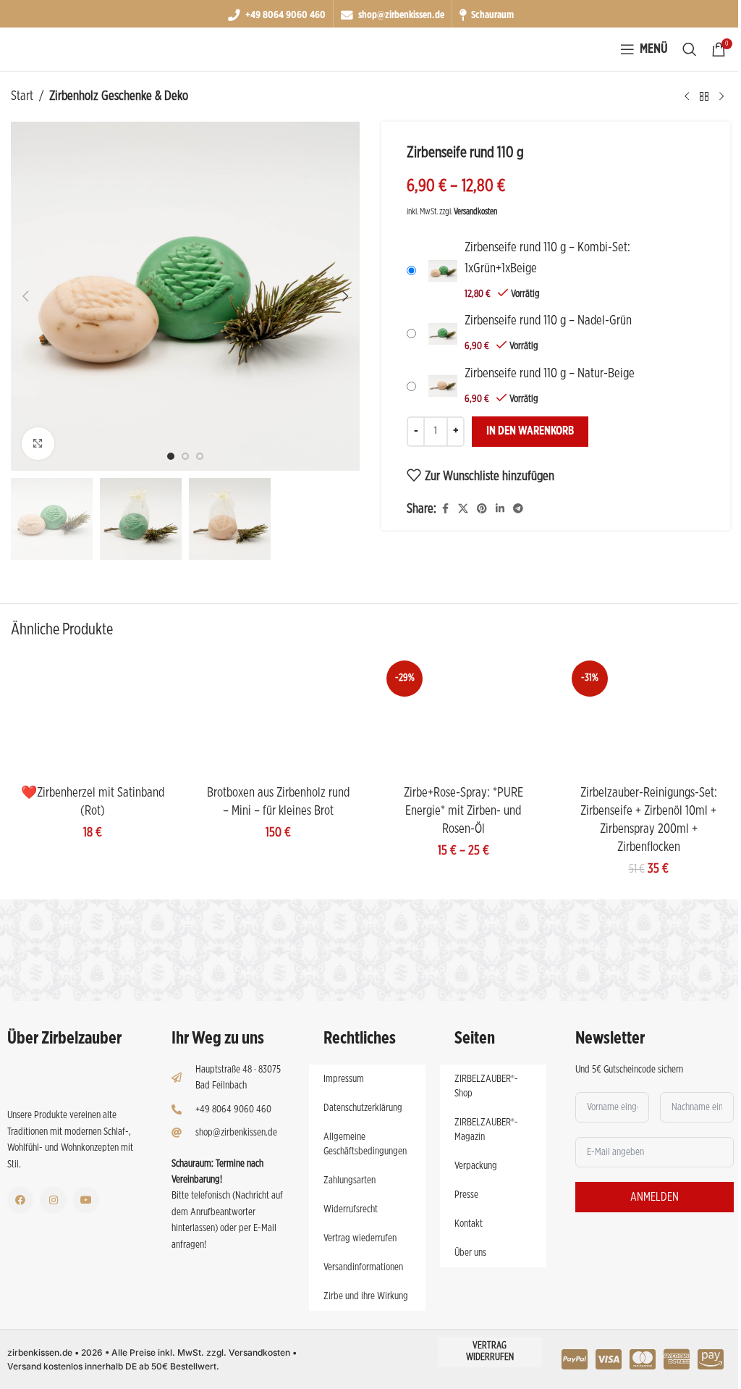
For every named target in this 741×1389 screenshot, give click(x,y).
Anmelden (654, 1197)
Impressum (343, 1079)
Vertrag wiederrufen (360, 1238)
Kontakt (468, 1224)
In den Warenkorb (530, 431)
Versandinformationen (363, 1267)
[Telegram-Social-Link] (518, 509)
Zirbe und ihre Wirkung (365, 1296)
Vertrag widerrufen (490, 1351)
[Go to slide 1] (170, 456)
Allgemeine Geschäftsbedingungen (365, 1144)
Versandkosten (475, 211)
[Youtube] (86, 1200)
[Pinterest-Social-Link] (482, 509)
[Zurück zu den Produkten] (704, 96)
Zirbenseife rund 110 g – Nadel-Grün (548, 320)
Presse (466, 1195)
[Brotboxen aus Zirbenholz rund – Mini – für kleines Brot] (278, 717)
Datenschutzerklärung (362, 1108)
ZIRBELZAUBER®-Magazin (486, 1129)
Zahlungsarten (349, 1180)
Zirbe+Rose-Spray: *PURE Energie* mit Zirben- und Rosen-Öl (463, 811)
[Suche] (689, 49)
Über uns (470, 1253)
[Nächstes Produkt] (721, 96)
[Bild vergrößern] (38, 443)
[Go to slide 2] (185, 456)
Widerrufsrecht (350, 1209)
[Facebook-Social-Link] (445, 509)
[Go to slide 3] (199, 456)
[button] (25, 296)
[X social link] (463, 509)
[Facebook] (20, 1200)
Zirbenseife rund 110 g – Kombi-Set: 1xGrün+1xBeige (547, 258)
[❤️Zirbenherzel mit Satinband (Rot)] (92, 717)
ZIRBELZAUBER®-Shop (486, 1086)
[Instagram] (53, 1200)
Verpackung (475, 1166)
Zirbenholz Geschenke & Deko (118, 96)
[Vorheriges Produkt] (686, 96)
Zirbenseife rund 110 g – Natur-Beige (550, 373)
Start (22, 96)
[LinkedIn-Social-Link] (500, 509)
